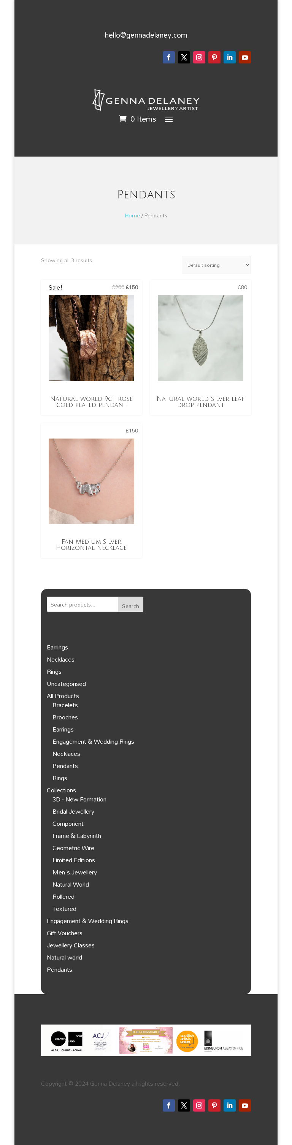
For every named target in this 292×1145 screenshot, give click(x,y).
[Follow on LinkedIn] (230, 57)
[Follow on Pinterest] (214, 57)
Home (132, 215)
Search (130, 606)
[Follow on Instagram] (199, 57)
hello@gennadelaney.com (146, 35)
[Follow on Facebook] (169, 57)
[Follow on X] (184, 57)
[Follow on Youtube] (245, 57)
